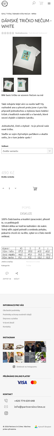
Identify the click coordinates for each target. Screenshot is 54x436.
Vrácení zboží (8, 322)
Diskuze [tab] (26, 213)
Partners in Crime (33, 261)
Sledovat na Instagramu (27, 366)
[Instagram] (6, 413)
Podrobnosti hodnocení (38, 33)
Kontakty (7, 326)
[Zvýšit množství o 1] (3, 188)
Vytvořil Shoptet (44, 426)
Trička (28, 265)
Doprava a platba (10, 318)
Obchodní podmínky (11, 310)
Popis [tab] (26, 207)
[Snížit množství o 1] (15, 188)
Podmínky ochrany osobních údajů (17, 314)
